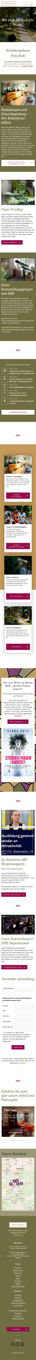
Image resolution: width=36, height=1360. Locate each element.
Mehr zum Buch (16, 722)
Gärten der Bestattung (18, 1303)
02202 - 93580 (19, 1235)
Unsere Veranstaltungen (16, 546)
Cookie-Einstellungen (18, 1286)
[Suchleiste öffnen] (25, 2)
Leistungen (18, 1295)
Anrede (5, 1006)
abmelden (22, 1063)
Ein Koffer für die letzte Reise (18, 1310)
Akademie (16, 1329)
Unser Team (18, 1316)
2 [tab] (15, 1140)
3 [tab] (18, 1140)
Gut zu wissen (16, 596)
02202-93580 (27, 66)
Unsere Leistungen (16, 495)
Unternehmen (8, 1027)
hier (23, 330)
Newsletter (18, 1281)
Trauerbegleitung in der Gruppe (21, 387)
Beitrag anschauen (12, 894)
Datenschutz (18, 1273)
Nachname (7, 1021)
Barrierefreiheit (18, 1270)
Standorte (16, 647)
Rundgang (18, 1313)
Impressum (18, 1268)
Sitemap (18, 1284)
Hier (2, 318)
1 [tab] (13, 1140)
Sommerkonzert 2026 (13, 967)
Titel (4, 1010)
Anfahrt (18, 1278)
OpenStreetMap (24, 1209)
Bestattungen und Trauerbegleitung (16, 163)
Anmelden (18, 1047)
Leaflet (8, 1209)
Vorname (6, 1016)
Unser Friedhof (10, 242)
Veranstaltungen (18, 1300)
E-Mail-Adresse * (8, 989)
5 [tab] (23, 1140)
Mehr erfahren (15, 1132)
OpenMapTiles (15, 1209)
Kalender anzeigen (18, 412)
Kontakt (18, 1276)
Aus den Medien (18, 1305)
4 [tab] (20, 1140)
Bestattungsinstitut (18, 1318)
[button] (17, 1180)
